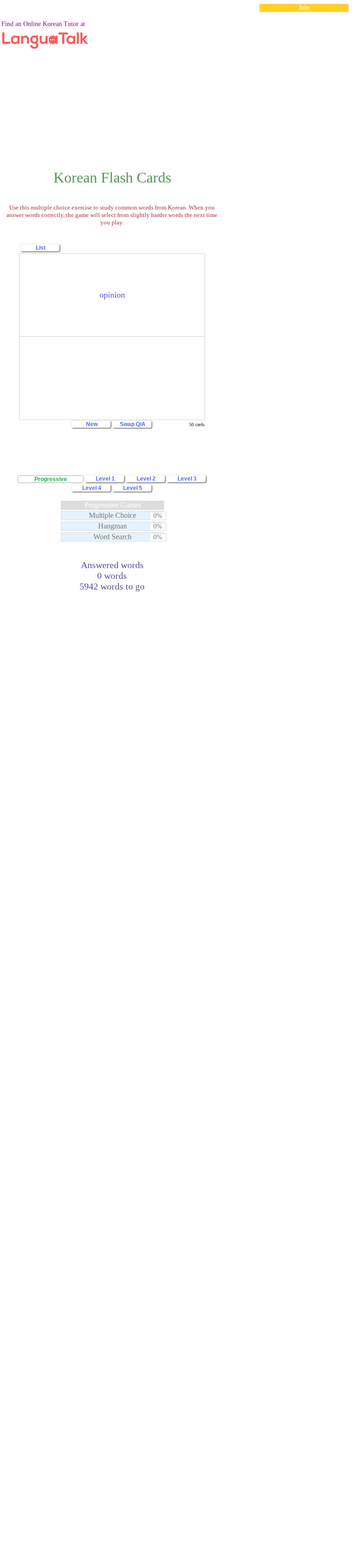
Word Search (112, 537)
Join (304, 7)
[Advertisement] (178, 85)
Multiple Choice (112, 515)
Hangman (112, 526)
